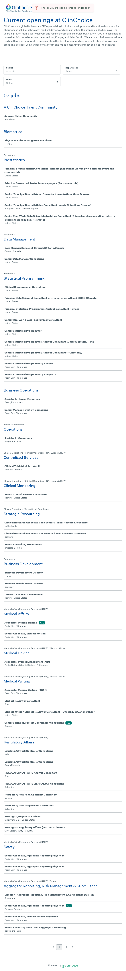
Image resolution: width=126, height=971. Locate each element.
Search (9, 68)
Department (71, 68)
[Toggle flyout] (117, 70)
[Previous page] (53, 947)
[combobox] (65, 71)
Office (9, 79)
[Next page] (72, 947)
